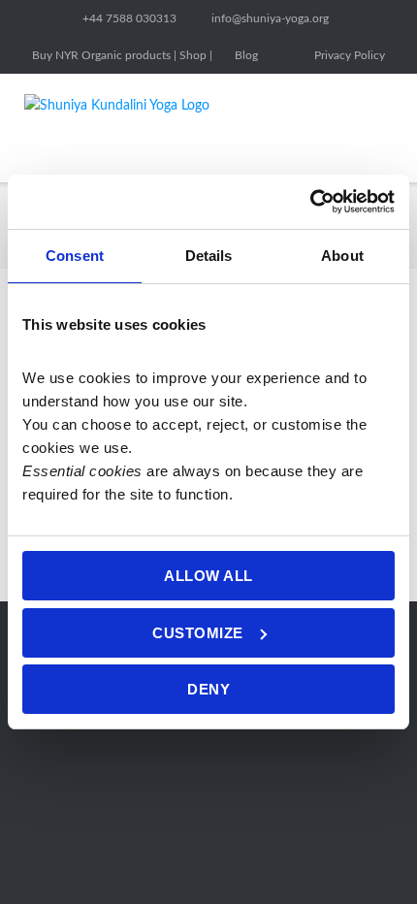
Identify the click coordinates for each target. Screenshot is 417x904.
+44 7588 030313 (129, 18)
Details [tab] (209, 255)
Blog (246, 55)
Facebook (286, 55)
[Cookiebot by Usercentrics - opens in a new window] (310, 201)
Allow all (208, 575)
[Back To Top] (367, 856)
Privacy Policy (349, 55)
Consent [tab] (75, 255)
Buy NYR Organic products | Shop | (122, 55)
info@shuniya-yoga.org (270, 18)
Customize (197, 633)
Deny (208, 689)
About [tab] (342, 255)
